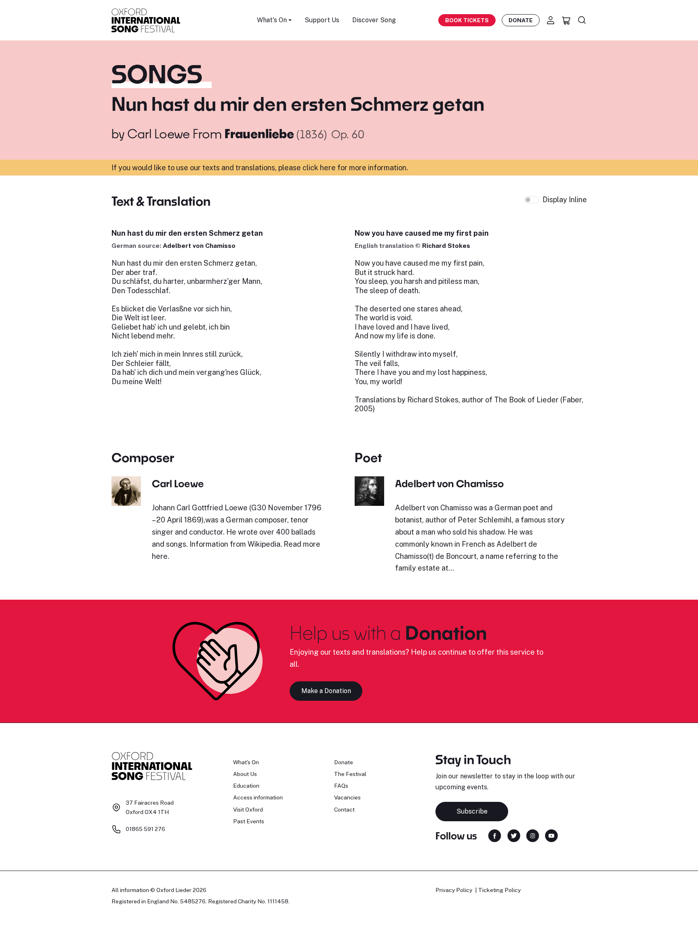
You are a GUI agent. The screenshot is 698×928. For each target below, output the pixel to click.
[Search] (582, 20)
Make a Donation (326, 691)
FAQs (341, 785)
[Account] (550, 20)
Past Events (248, 821)
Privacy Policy (453, 890)
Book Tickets (467, 20)
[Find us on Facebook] (494, 835)
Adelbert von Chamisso (199, 245)
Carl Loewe (158, 133)
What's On (246, 762)
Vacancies (347, 797)
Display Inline (564, 199)
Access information (258, 797)
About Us (245, 774)
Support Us (322, 20)
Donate (521, 20)
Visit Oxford (248, 809)
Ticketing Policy (499, 890)
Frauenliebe (260, 133)
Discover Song (374, 20)
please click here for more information (342, 167)
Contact (344, 809)
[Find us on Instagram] (532, 835)
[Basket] (566, 20)
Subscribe (472, 811)
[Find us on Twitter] (513, 835)
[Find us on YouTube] (551, 835)
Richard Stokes (446, 245)
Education (246, 785)
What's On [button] (272, 20)
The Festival (350, 774)
